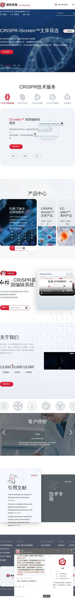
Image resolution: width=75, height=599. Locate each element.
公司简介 (72, 545)
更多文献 (34, 475)
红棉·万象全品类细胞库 (25, 545)
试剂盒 (62, 221)
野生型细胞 (19, 237)
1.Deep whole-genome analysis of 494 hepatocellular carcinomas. (19, 497)
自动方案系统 (45, 545)
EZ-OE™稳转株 (52, 103)
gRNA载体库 (63, 229)
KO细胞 (12, 235)
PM (25, 156)
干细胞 (32, 235)
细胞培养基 (68, 222)
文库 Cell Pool (42, 230)
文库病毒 (49, 222)
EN (73, 4)
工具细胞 (25, 236)
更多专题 (68, 482)
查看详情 (15, 146)
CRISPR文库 (22, 103)
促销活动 (69, 31)
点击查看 (6, 50)
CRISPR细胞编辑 (7, 103)
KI (37, 156)
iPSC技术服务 (37, 103)
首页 (1, 13)
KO (13, 156)
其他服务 (67, 103)
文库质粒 (43, 222)
